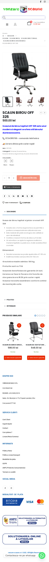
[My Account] (15, 24)
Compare (26, 203)
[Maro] (6, 161)
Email (23, 196)
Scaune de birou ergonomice (13, 154)
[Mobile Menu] (7, 24)
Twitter (9, 196)
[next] (44, 112)
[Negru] (12, 161)
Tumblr (27, 196)
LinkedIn (14, 196)
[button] (4, 17)
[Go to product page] (13, 331)
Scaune (13, 151)
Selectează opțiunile (13, 358)
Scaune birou (21, 151)
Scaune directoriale (31, 154)
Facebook (5, 196)
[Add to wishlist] (19, 325)
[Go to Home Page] (3, 36)
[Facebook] (40, 1)
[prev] (41, 112)
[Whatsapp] (42, 555)
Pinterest (18, 196)
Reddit (32, 196)
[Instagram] (44, 1)
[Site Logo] (23, 8)
